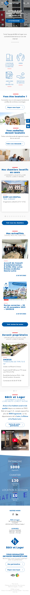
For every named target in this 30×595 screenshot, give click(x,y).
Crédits (20, 586)
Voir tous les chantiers (15, 223)
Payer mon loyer (15, 103)
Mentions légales (13, 586)
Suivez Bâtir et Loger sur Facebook (28, 121)
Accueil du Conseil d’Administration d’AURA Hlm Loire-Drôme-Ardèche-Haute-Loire (13, 267)
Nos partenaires (14, 564)
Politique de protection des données (15, 585)
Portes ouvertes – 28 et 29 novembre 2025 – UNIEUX (14, 307)
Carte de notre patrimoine (14, 425)
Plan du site (15, 584)
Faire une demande (15, 138)
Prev (2, 196)
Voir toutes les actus (15, 324)
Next (28, 196)
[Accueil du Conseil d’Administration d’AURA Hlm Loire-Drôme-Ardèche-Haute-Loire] (15, 249)
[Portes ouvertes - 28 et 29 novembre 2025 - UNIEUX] (15, 291)
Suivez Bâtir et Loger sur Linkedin (28, 126)
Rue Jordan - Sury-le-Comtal (15, 196)
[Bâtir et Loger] (11, 3)
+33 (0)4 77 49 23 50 (2, 3)
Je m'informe (21, 275)
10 (24, 216)
